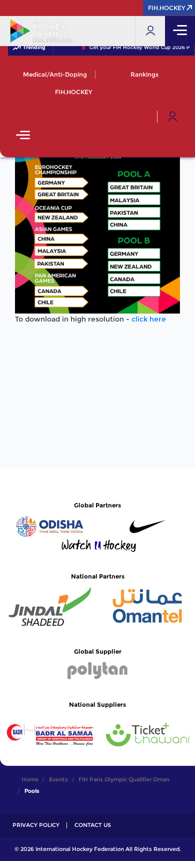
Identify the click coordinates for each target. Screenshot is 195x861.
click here (149, 319)
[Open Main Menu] (23, 136)
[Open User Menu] (172, 117)
